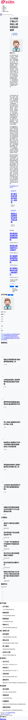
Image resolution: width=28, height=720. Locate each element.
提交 (17, 286)
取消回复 (12, 286)
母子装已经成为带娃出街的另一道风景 (14, 198)
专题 (4, 9)
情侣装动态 (15, 33)
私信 (12, 294)
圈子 (4, 8)
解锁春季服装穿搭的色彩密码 (9, 335)
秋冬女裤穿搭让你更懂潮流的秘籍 (10, 334)
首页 (4, 5)
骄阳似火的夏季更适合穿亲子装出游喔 (14, 218)
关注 (9, 294)
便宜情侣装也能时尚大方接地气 (14, 248)
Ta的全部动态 (4, 339)
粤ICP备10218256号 (5, 714)
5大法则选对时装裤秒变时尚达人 (10, 336)
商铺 (4, 7)
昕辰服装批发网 (11, 712)
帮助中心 (5, 11)
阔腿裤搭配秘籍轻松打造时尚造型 (10, 338)
